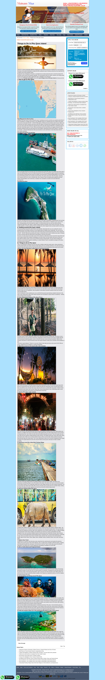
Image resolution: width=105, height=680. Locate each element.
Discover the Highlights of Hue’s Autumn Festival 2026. (30, 656)
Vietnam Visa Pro (45, 669)
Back (62, 646)
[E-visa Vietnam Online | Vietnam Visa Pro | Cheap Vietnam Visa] (29, 4)
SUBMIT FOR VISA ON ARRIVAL (28, 31)
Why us (52, 667)
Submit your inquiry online (73, 136)
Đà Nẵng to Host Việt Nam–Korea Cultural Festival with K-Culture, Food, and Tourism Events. (38, 658)
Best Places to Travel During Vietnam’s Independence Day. (31, 651)
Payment (46, 667)
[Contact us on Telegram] (81, 146)
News (38, 667)
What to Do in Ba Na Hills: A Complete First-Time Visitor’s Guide (32, 654)
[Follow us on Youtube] (73, 146)
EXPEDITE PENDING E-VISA (76, 31)
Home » (25, 37)
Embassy (57, 667)
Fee (49, 667)
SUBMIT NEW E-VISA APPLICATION (52, 31)
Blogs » (28, 37)
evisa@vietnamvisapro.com (76, 135)
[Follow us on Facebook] (70, 146)
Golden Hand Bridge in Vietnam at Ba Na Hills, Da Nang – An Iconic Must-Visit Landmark (37, 652)
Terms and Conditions (28, 667)
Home (18, 667)
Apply (21, 667)
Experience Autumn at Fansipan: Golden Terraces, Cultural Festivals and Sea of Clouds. (37, 649)
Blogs (41, 667)
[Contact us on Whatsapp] (84, 146)
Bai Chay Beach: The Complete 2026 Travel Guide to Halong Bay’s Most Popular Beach (37, 659)
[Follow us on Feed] (77, 146)
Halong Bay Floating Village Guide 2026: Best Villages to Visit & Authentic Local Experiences (38, 662)
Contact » (85, 88)
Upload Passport (78, 34)
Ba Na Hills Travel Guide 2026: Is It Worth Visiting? (29, 655)
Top (64, 646)
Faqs (35, 667)
